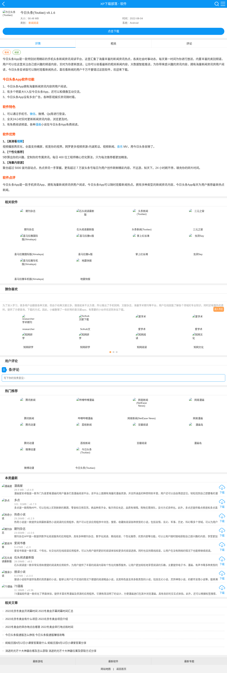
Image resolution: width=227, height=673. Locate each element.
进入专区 (218, 309)
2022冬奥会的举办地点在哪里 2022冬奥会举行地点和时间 (39, 626)
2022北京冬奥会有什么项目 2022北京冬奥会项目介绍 (36, 618)
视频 (20, 141)
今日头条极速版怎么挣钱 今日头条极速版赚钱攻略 (35, 634)
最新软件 (113, 661)
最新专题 (189, 661)
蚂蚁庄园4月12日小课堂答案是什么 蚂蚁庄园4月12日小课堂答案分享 (45, 642)
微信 (32, 113)
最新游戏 (38, 661)
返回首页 (121, 669)
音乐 (120, 146)
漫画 (38, 124)
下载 (222, 492)
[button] (110, 352)
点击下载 (113, 31)
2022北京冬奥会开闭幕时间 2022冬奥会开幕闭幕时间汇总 (39, 610)
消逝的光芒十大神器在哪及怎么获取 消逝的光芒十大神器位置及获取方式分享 (50, 650)
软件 (123, 4)
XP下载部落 (3, 4)
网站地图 (106, 669)
